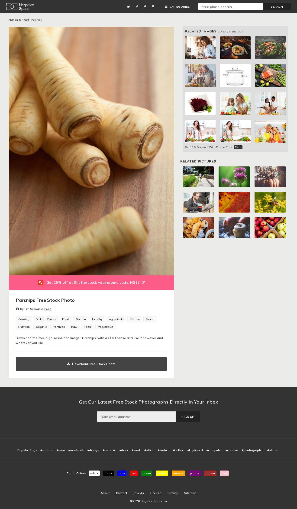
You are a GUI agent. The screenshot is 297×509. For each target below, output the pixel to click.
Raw (74, 326)
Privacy (173, 493)
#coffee (178, 450)
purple (194, 473)
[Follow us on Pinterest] (146, 6)
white (94, 473)
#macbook (76, 450)
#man (61, 450)
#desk (123, 450)
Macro (150, 319)
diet (38, 319)
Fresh (66, 319)
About (105, 493)
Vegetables (105, 326)
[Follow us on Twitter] (129, 6)
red (134, 473)
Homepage (15, 19)
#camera (232, 450)
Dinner (51, 319)
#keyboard (195, 450)
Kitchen (135, 319)
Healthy (97, 319)
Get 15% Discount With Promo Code (213, 147)
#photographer (253, 450)
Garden (81, 319)
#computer (214, 450)
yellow (162, 473)
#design (93, 450)
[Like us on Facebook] (138, 6)
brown (210, 473)
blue (122, 473)
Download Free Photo (94, 364)
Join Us (139, 493)
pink (224, 473)
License (155, 493)
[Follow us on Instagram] (154, 6)
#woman (46, 450)
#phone (272, 450)
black (109, 473)
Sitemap (190, 493)
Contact (121, 493)
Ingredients (116, 319)
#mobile (164, 450)
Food (26, 19)
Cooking (23, 319)
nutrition (24, 326)
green (147, 473)
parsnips (59, 326)
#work (136, 450)
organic (41, 326)
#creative (109, 450)
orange (178, 473)
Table (88, 326)
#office (149, 450)
